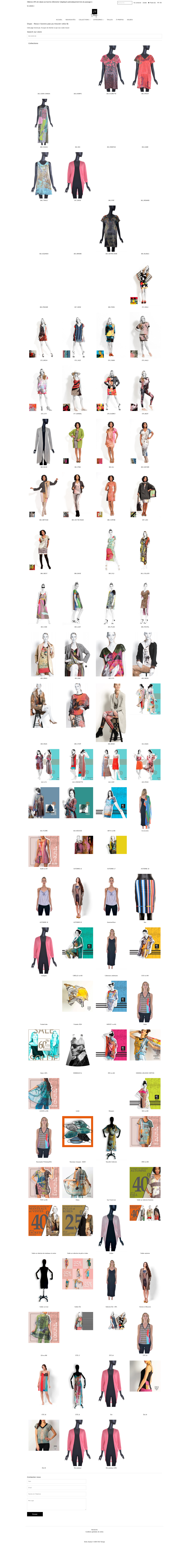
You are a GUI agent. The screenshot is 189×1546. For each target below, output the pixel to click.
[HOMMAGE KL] (77, 1050)
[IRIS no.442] (111, 1044)
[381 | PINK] (77, 442)
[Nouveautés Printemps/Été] (43, 1137)
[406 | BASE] (111, 712)
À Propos (120, 19)
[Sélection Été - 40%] (111, 1279)
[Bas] (145, 897)
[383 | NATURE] (145, 442)
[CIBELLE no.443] (77, 942)
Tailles (110, 19)
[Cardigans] (43, 950)
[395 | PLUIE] (111, 602)
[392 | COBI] (43, 602)
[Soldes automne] (145, 1213)
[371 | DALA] (145, 282)
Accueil (59, 19)
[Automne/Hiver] (111, 895)
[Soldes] (111, 1228)
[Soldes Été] (77, 1273)
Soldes (130, 19)
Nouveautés (71, 19)
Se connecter (137, 2)
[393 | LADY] (77, 602)
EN (161, 2)
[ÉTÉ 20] (43, 1384)
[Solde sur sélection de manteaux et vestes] (43, 1220)
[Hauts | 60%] (43, 1044)
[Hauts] (145, 1001)
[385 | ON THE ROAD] (77, 495)
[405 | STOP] (77, 705)
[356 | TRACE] (43, 175)
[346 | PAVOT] (145, 68)
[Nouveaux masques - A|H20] (77, 1131)
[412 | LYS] (43, 764)
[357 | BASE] (77, 175)
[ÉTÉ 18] (111, 1321)
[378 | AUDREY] (111, 388)
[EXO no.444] (145, 942)
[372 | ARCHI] (43, 335)
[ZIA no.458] (43, 1327)
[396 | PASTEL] (145, 602)
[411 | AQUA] (145, 698)
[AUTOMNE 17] (111, 845)
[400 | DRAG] (43, 654)
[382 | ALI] (111, 442)
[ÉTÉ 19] (145, 1333)
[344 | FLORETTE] (111, 68)
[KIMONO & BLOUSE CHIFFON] (145, 1044)
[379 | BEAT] (145, 388)
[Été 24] (145, 1376)
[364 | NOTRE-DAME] (111, 229)
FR (158, 2)
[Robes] (77, 1182)
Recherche (94, 1529)
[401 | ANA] (77, 654)
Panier (152, 2)
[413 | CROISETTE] (77, 764)
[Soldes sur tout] (43, 1280)
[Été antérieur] (77, 1443)
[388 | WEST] (43, 548)
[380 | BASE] (43, 442)
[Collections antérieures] (111, 948)
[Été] (111, 1384)
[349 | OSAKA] (43, 122)
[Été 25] (43, 1435)
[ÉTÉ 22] (77, 1387)
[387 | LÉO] (145, 495)
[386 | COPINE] (111, 495)
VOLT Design (101, 1542)
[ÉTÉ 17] (77, 1321)
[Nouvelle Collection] (111, 1138)
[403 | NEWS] (145, 654)
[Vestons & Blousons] (145, 1281)
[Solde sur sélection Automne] (145, 1182)
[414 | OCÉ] (111, 764)
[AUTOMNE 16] (77, 845)
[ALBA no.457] (43, 851)
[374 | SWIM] (111, 335)
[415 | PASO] (145, 764)
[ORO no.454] (145, 1131)
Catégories (98, 19)
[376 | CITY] (43, 388)
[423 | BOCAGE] (77, 802)
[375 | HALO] (145, 335)
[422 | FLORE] (43, 802)
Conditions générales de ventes (94, 1532)
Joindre (145, 2)
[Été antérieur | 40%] (111, 1443)
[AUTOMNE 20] (77, 897)
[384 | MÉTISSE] (43, 495)
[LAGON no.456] (43, 1093)
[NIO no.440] (145, 1093)
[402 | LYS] (111, 654)
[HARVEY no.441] (111, 996)
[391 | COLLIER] (145, 548)
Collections (84, 19)
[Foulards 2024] (77, 996)
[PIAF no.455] (43, 1182)
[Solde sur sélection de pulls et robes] (77, 1220)
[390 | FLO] (111, 548)
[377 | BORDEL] (77, 388)
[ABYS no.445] (111, 802)
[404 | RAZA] (43, 705)
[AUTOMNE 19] (43, 895)
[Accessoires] (145, 808)
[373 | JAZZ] (77, 335)
